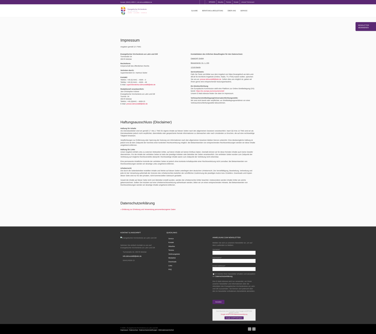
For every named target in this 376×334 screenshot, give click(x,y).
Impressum (124, 330)
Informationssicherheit (166, 330)
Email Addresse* (218, 266)
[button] (252, 10)
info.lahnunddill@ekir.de (144, 2)
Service (171, 238)
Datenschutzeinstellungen (148, 330)
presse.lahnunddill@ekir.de (137, 104)
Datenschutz (133, 330)
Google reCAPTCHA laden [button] (234, 318)
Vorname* (216, 249)
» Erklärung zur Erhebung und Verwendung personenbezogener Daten (148, 209)
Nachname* (217, 258)
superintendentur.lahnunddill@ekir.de (140, 85)
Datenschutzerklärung (223, 276)
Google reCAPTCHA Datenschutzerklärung (234, 314)
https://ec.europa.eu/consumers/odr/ (210, 91)
